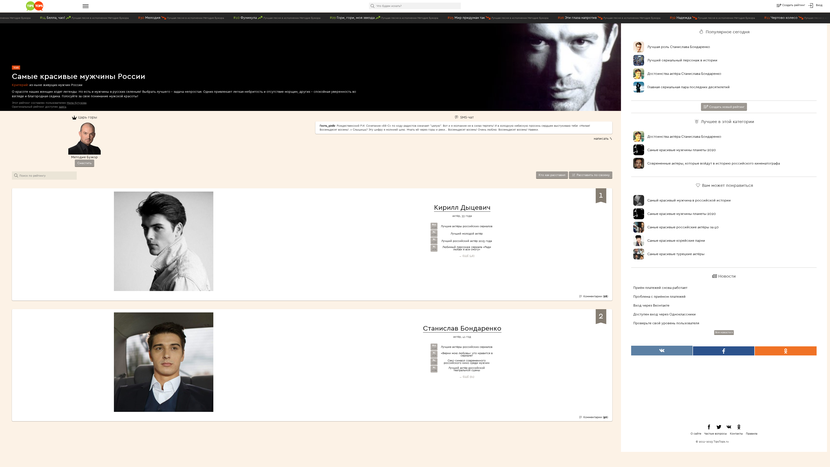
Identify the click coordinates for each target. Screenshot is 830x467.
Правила (751, 433)
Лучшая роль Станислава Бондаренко (678, 47)
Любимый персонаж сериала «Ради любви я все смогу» (466, 248)
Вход (819, 5)
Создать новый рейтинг (726, 107)
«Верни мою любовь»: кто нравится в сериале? (467, 354)
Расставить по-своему (593, 175)
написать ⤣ (603, 138)
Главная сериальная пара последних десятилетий (688, 87)
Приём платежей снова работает (660, 287)
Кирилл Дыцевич (462, 207)
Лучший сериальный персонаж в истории (682, 60)
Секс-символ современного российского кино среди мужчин (467, 361)
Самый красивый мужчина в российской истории (689, 200)
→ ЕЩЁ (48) (466, 255)
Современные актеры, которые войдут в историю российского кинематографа (713, 163)
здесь (62, 106)
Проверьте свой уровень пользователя (666, 323)
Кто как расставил (552, 175)
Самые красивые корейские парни (676, 240)
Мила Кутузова (76, 102)
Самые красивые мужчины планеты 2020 (681, 150)
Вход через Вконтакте (651, 305)
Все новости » (724, 332)
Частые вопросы (715, 433)
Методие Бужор (84, 157)
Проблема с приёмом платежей (659, 296)
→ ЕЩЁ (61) (466, 376)
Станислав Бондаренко (462, 328)
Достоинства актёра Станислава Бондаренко (684, 73)
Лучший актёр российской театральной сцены (467, 369)
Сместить (84, 163)
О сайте (696, 433)
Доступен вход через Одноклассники (664, 314)
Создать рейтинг (794, 5)
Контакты (736, 433)
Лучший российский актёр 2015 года (466, 241)
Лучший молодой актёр (467, 233)
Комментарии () (595, 296)
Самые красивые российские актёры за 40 (683, 227)
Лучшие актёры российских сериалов (466, 226)
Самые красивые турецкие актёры (675, 254)
